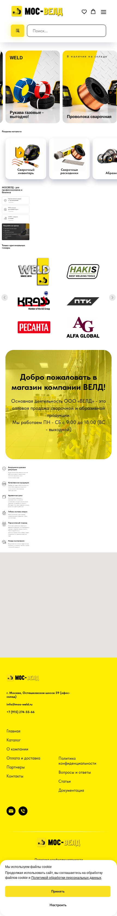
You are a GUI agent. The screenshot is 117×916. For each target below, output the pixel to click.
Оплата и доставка (23, 758)
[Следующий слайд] (112, 297)
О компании (17, 749)
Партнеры (16, 767)
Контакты (15, 776)
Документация (71, 790)
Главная (13, 731)
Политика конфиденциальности (77, 761)
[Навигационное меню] (103, 12)
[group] (32, 87)
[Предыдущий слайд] (4, 297)
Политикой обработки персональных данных (66, 878)
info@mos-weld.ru (19, 704)
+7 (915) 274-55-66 (21, 712)
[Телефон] (23, 814)
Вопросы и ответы (75, 772)
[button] (84, 11)
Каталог (14, 740)
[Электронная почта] (11, 814)
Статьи (65, 781)
